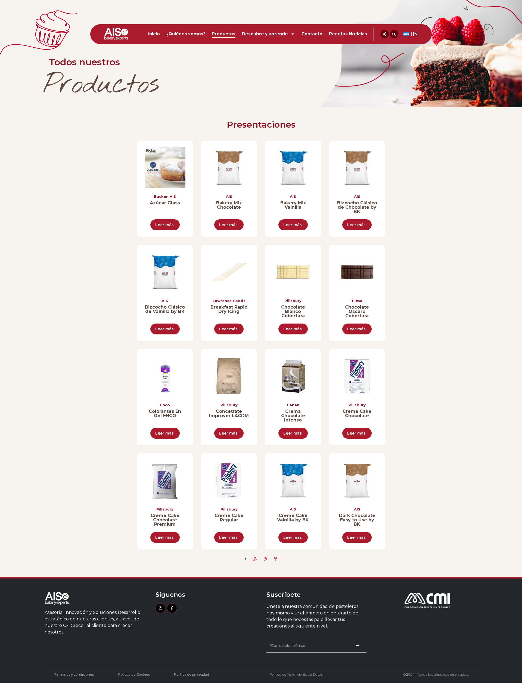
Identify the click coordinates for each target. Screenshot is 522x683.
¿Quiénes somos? (186, 33)
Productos (223, 33)
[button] (384, 34)
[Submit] (357, 645)
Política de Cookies (134, 674)
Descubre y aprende (265, 33)
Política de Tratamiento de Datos (296, 674)
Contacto (312, 33)
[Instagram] (160, 608)
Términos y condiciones (74, 674)
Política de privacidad (191, 674)
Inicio (154, 33)
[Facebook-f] (172, 608)
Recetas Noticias (348, 33)
